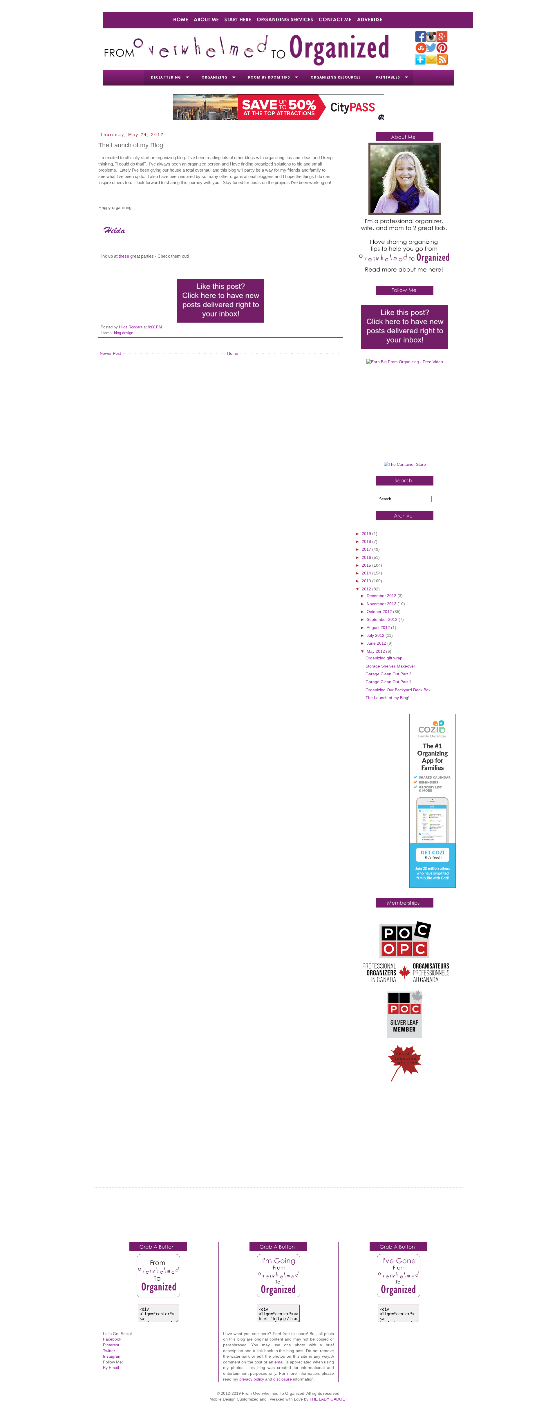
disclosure (282, 1379)
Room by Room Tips (269, 77)
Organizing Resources (336, 77)
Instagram (112, 1356)
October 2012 (380, 611)
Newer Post (110, 353)
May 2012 (376, 651)
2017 (367, 549)
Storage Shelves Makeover (390, 666)
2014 (367, 573)
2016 (367, 557)
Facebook (112, 1339)
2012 (367, 589)
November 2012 (382, 603)
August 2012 (379, 627)
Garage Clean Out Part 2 (388, 674)
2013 (367, 581)
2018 (367, 541)
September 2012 (383, 619)
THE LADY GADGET (329, 1399)
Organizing (214, 77)
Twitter (109, 1350)
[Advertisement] (404, 415)
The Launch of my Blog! (387, 697)
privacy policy (251, 1379)
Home (232, 353)
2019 (367, 533)
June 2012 (377, 643)
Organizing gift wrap (384, 658)
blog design (123, 333)
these (124, 256)
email (279, 1362)
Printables (388, 77)
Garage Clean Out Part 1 (388, 681)
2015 (367, 565)
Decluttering (166, 77)
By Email (111, 1367)
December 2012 (382, 595)
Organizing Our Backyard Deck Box (398, 690)
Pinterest (111, 1345)
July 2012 (376, 635)
